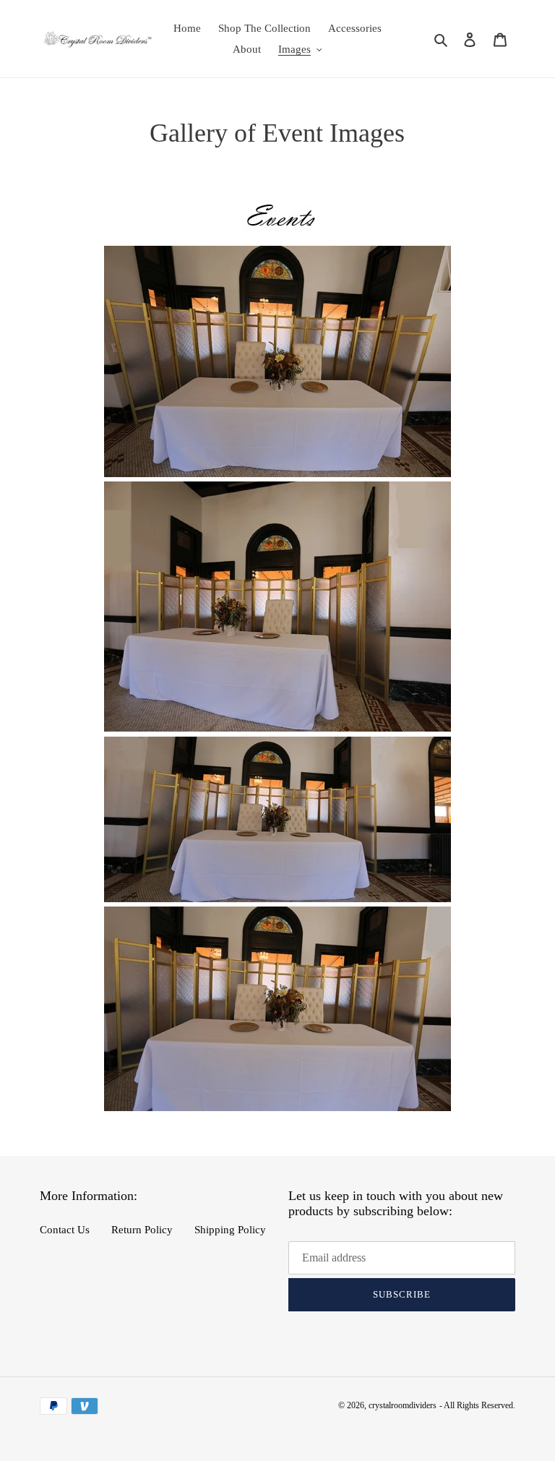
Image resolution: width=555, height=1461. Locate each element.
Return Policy (142, 1229)
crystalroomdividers (402, 1405)
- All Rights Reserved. (477, 1405)
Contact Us (65, 1229)
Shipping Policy (230, 1229)
